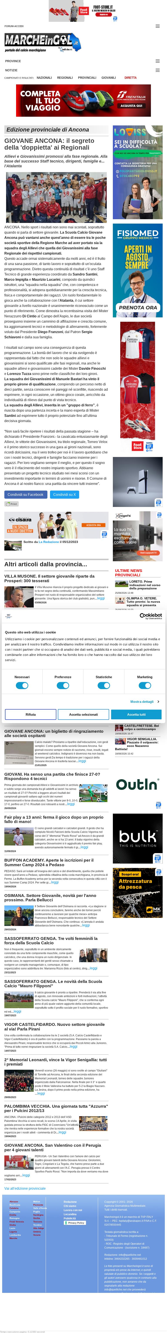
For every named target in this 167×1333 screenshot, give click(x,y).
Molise (36, 1201)
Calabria (14, 1208)
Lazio (12, 1228)
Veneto (36, 1235)
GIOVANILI (109, 77)
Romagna (15, 1218)
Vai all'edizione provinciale (25, 1188)
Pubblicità (70, 1218)
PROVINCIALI (87, 77)
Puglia (36, 1211)
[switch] (63, 685)
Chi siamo (70, 1206)
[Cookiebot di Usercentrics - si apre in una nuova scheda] (143, 616)
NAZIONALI (44, 77)
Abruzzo (14, 1201)
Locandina (70, 1214)
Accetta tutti (136, 714)
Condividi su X (64, 494)
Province (18, 61)
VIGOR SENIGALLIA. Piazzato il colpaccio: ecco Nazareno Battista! (137, 744)
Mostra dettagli (142, 701)
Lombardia (15, 1235)
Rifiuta (31, 714)
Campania (15, 1211)
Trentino (37, 1225)
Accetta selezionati (83, 714)
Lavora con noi (73, 1210)
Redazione (70, 1201)
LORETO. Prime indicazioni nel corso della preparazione (144, 585)
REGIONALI (65, 77)
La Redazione (49, 542)
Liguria (13, 1231)
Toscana (37, 1221)
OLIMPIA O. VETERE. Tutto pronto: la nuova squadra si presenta (143, 602)
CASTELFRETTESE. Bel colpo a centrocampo (141, 727)
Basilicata (15, 1205)
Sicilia (36, 1218)
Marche (13, 1238)
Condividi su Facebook (26, 494)
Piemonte (38, 1205)
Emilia (13, 1215)
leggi (101, 598)
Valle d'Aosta (40, 1208)
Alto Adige (38, 1228)
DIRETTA (131, 77)
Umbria (37, 1231)
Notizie (16, 70)
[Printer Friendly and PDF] (11, 503)
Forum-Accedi (19, 26)
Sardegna (38, 1215)
